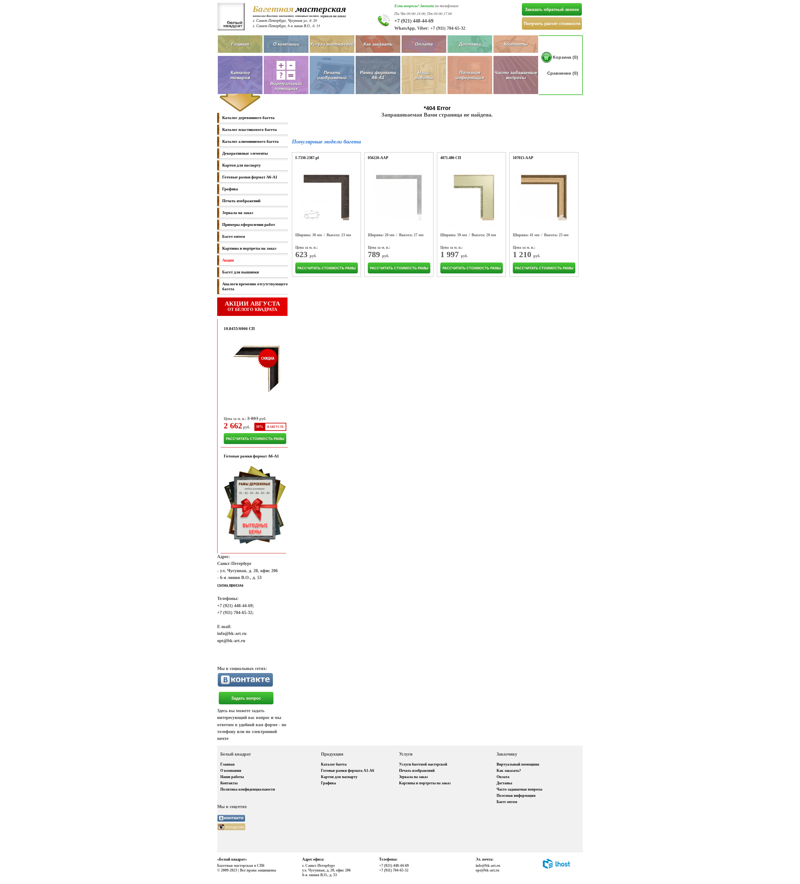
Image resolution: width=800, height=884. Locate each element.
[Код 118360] (326, 198)
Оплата (424, 44)
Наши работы (424, 75)
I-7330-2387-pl (307, 158)
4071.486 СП (450, 158)
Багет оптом (233, 236)
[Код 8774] (471, 198)
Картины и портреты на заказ (249, 248)
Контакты (516, 44)
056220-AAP (378, 158)
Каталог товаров (240, 75)
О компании (286, 44)
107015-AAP (523, 158)
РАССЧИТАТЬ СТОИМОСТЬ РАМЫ (255, 439)
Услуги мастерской (332, 44)
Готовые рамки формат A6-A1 (250, 177)
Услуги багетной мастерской (423, 764)
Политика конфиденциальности (247, 789)
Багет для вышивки (240, 272)
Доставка (470, 44)
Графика (230, 189)
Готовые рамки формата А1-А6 (347, 770)
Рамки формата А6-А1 (378, 75)
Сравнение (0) (562, 73)
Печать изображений (332, 75)
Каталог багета (334, 764)
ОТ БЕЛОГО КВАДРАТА (252, 306)
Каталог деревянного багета (248, 117)
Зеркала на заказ (237, 212)
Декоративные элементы (245, 153)
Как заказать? (509, 770)
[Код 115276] (398, 198)
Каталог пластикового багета (249, 129)
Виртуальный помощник (518, 764)
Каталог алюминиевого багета (250, 141)
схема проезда (230, 584)
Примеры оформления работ (248, 224)
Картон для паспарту (241, 165)
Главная (240, 44)
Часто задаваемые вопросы (515, 75)
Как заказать (377, 44)
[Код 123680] (543, 198)
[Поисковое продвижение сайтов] (556, 868)
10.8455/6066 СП (239, 328)
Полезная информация (470, 75)
